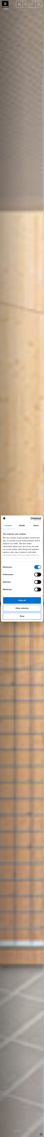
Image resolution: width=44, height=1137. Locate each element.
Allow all (22, 600)
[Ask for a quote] (32, 4)
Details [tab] (22, 525)
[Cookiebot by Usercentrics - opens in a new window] (31, 518)
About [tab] (36, 525)
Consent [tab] (8, 525)
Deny (22, 616)
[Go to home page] (5, 5)
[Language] (19, 4)
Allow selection (22, 608)
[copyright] (41, 1134)
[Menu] (38, 4)
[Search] (25, 4)
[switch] (37, 574)
